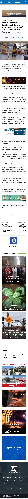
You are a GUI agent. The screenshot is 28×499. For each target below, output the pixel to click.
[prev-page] (3, 342)
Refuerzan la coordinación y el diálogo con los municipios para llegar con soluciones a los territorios (20, 227)
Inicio (3, 8)
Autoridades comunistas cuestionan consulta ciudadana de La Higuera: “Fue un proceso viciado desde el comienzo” (7, 228)
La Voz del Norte (9, 32)
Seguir (14, 353)
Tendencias (14, 305)
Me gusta (5, 353)
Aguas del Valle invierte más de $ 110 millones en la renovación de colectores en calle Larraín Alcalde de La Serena (14, 335)
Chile (7, 205)
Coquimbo (12, 205)
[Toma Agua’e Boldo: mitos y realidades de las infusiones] (14, 297)
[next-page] (5, 342)
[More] (22, 37)
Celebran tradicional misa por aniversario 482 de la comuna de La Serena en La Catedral (14, 280)
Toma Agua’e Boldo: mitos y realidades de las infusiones (14, 308)
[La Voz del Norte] (3, 32)
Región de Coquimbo (9, 8)
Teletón (4, 207)
